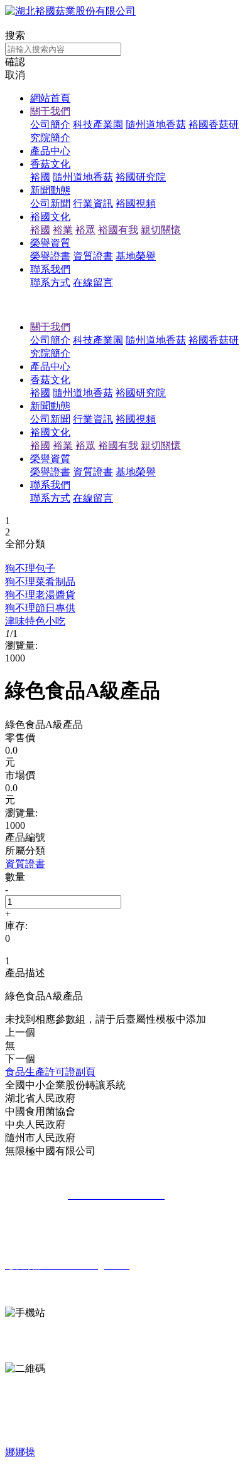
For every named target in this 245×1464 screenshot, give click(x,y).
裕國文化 (50, 216)
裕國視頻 (136, 203)
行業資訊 (93, 203)
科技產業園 (98, 124)
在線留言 (93, 282)
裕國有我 (118, 229)
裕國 (40, 177)
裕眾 (85, 229)
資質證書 (93, 256)
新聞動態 (50, 190)
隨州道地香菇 (156, 124)
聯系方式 (50, 282)
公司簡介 (50, 124)
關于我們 (50, 111)
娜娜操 (20, 1451)
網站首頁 (50, 98)
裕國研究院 (141, 177)
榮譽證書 (50, 256)
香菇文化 (50, 164)
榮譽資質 (50, 243)
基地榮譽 (136, 256)
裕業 (63, 229)
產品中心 (50, 150)
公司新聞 (50, 203)
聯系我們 (50, 269)
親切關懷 (161, 229)
